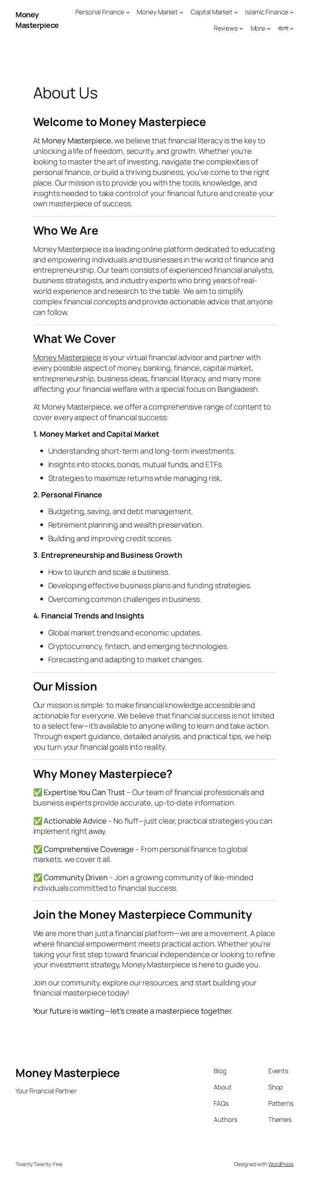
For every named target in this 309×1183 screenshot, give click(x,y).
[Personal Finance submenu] (128, 12)
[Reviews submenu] (241, 28)
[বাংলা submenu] (292, 28)
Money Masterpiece (37, 19)
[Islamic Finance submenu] (292, 12)
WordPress (281, 1164)
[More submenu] (269, 28)
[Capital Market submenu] (236, 12)
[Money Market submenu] (181, 12)
